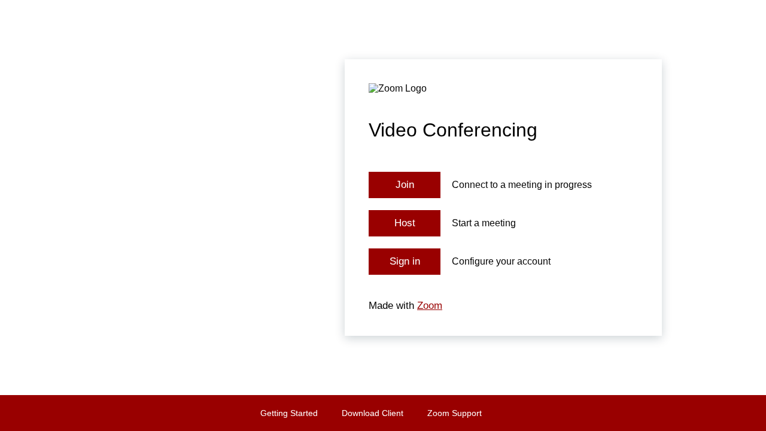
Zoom (429, 305)
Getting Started (289, 413)
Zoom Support (454, 413)
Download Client (372, 413)
